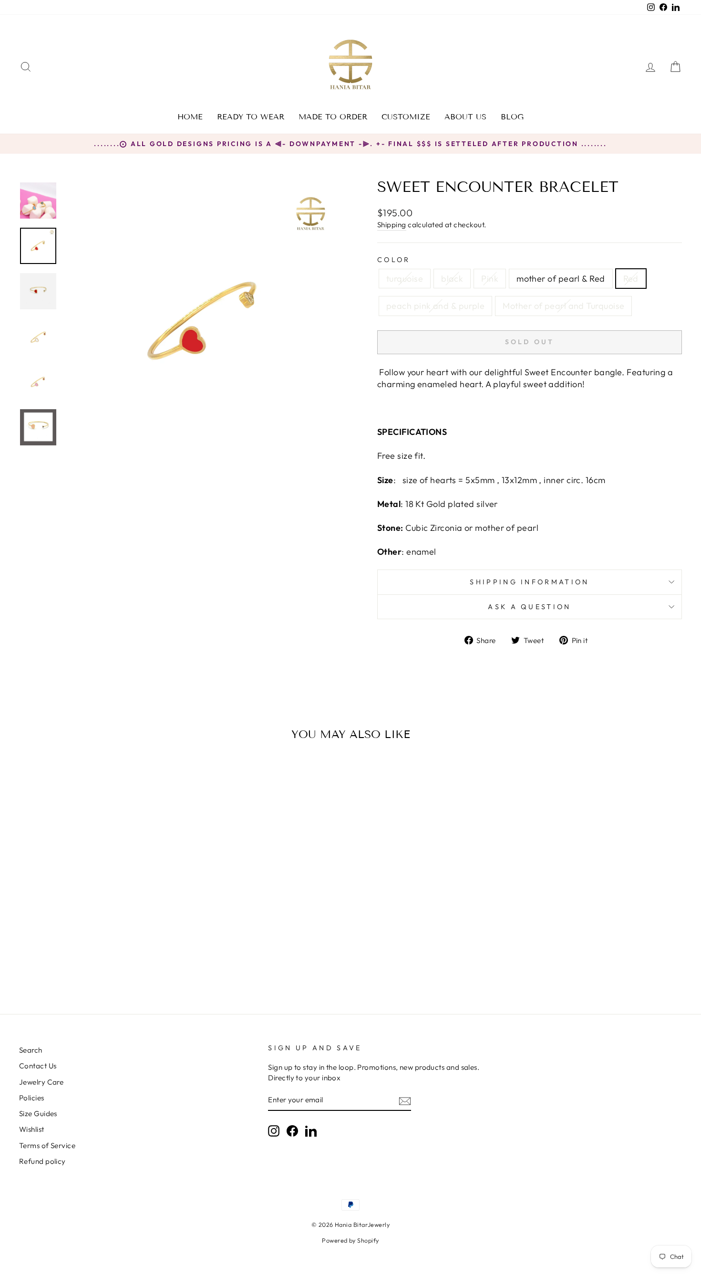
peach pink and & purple (435, 305)
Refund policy (42, 1161)
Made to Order (333, 116)
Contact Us (38, 1065)
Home (190, 116)
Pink (489, 278)
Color (394, 259)
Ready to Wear (250, 116)
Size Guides (38, 1113)
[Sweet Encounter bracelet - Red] (110, 957)
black (452, 278)
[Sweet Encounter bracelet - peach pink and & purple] (123, 957)
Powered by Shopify (350, 1240)
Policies (31, 1097)
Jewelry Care (41, 1082)
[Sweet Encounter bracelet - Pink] (85, 957)
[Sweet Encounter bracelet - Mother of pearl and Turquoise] (136, 957)
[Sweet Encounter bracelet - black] (72, 957)
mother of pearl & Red (560, 278)
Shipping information (529, 582)
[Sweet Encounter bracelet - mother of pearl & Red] (98, 957)
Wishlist (31, 1129)
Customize (405, 116)
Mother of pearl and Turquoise (563, 305)
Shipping (391, 224)
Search (30, 1050)
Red (631, 278)
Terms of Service (47, 1145)
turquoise (404, 278)
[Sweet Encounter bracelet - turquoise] (59, 957)
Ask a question (529, 606)
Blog (512, 116)
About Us (465, 116)
